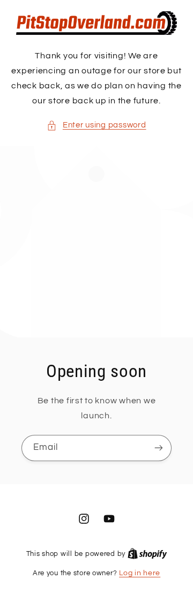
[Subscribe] (158, 448)
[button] (96, 125)
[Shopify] (147, 554)
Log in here (139, 573)
